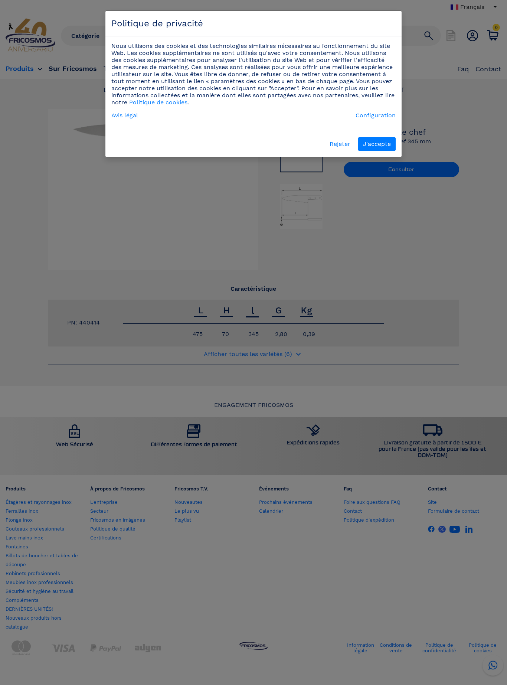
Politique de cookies (158, 102)
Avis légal (124, 115)
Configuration (376, 115)
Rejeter (340, 143)
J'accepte (377, 143)
